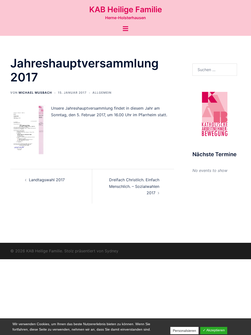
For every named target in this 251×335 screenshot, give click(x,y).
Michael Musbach (35, 92)
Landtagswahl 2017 (47, 179)
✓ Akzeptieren (214, 330)
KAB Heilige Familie (125, 9)
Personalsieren (184, 331)
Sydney (111, 250)
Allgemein (102, 92)
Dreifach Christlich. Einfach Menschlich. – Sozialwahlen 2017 (134, 186)
